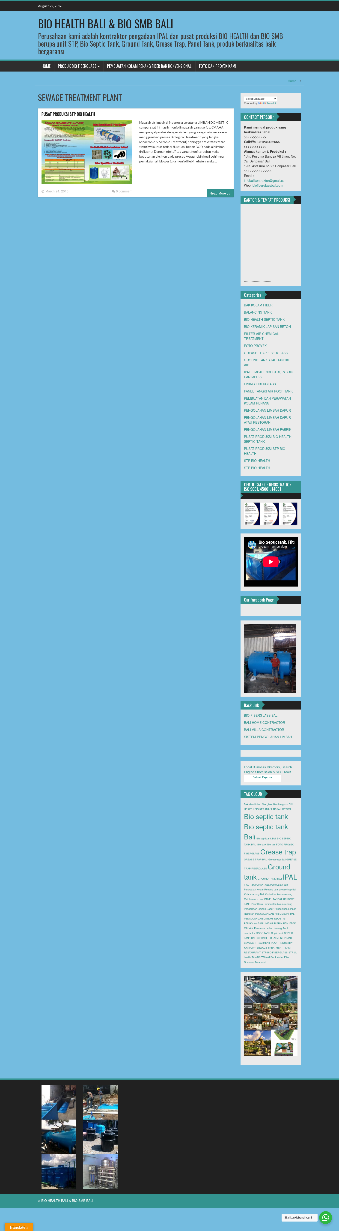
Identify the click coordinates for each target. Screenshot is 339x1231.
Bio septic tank (266, 816)
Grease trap (278, 851)
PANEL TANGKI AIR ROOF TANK (268, 391)
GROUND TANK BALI (270, 878)
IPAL (290, 876)
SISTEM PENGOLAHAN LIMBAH (268, 736)
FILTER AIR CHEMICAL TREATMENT (261, 336)
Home (292, 80)
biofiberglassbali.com (268, 185)
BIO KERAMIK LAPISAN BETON (267, 326)
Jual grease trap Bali (285, 889)
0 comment (124, 191)
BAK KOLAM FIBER (258, 305)
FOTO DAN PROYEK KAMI (217, 66)
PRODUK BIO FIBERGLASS (77, 66)
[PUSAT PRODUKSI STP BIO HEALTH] (87, 154)
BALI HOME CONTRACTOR (264, 722)
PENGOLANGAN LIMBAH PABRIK (263, 923)
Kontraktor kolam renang (278, 894)
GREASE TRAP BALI (256, 859)
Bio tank (261, 844)
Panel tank (257, 904)
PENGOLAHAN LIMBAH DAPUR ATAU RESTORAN (267, 420)
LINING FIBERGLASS (260, 384)
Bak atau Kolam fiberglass (258, 804)
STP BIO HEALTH (257, 460)
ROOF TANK (263, 933)
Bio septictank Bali (266, 838)
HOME (46, 66)
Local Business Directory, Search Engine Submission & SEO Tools (268, 769)
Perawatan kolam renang (268, 928)
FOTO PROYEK (255, 345)
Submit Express (262, 777)
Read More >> (220, 193)
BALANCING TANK (258, 312)
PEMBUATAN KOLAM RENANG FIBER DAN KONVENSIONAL (149, 66)
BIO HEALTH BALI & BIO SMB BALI (105, 23)
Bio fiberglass (280, 804)
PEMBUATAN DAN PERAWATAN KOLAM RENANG (267, 400)
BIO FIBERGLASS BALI (261, 715)
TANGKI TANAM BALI (264, 957)
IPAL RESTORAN (254, 884)
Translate (272, 103)
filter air (271, 844)
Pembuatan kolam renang (278, 904)
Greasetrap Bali (276, 859)
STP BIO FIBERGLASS (275, 952)
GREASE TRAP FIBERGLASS (266, 352)
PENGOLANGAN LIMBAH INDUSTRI (264, 918)
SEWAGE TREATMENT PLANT (274, 938)
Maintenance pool (253, 899)
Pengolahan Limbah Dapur (259, 909)
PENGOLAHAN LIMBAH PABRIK (267, 429)
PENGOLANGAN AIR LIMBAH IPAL (274, 913)
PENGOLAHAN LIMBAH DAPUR (267, 410)
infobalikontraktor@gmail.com (265, 180)
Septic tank (277, 933)
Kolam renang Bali (254, 894)
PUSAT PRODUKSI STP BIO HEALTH (68, 114)
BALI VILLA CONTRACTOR (264, 729)
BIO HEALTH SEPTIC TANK (264, 319)
